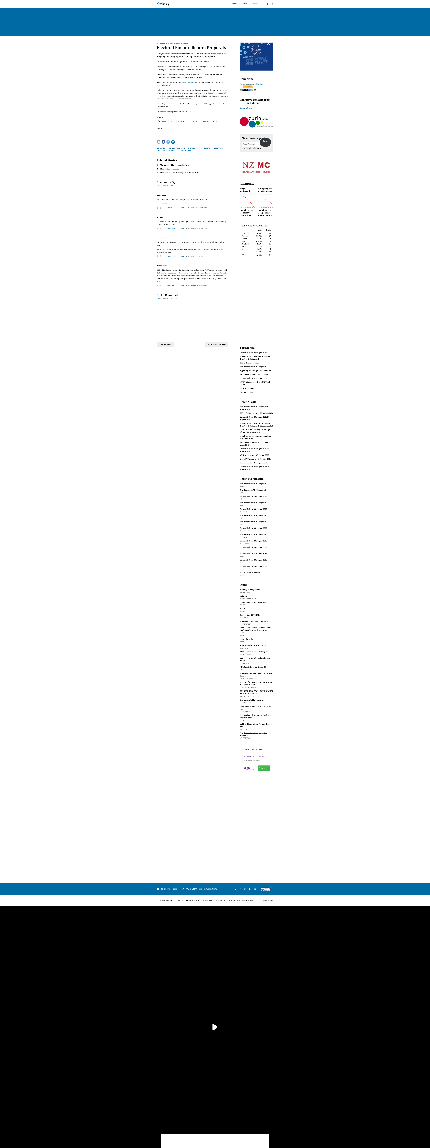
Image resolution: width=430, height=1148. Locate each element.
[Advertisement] (192, 320)
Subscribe (265, 142)
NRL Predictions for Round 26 (253, 667)
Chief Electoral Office (176, 148)
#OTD (242, 608)
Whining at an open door (250, 589)
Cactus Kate (244, 720)
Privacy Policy (220, 900)
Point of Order (245, 624)
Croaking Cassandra (248, 687)
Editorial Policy (208, 900)
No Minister (244, 648)
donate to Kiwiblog (256, 84)
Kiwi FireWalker (246, 738)
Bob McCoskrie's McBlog (249, 678)
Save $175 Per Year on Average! (254, 756)
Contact (243, 4)
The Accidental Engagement (252, 700)
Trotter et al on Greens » (217, 344)
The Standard (245, 617)
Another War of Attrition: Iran (253, 645)
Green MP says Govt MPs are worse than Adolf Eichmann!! (255, 357)
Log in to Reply (170, 208)
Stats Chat (244, 669)
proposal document (187, 82)
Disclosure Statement (193, 900)
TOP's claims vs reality (249, 363)
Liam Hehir (243, 729)
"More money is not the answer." (254, 602)
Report (182, 208)
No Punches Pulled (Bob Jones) (251, 696)
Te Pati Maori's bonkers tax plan (254, 374)
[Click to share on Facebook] (163, 142)
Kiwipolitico (244, 663)
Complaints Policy (234, 900)
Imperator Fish (245, 702)
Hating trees (245, 596)
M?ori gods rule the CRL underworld (256, 621)
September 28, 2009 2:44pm (197, 285)
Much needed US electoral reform (174, 165)
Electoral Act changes (169, 169)
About (234, 4)
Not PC (242, 605)
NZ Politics (161, 148)
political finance (184, 150)
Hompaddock (244, 642)
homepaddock (162, 195)
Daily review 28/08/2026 (250, 615)
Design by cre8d (268, 900)
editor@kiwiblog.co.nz (168, 889)
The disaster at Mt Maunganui (253, 366)
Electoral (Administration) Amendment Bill (179, 173)
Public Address (245, 711)
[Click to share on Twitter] (168, 142)
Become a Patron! (246, 108)
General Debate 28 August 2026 (253, 352)
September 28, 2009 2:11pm (197, 228)
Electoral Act (218, 148)
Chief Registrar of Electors (199, 148)
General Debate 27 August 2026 (253, 378)
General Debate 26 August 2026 (253, 466)
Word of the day (247, 639)
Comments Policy (248, 900)
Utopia (242, 611)
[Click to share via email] (158, 142)
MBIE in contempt (247, 388)
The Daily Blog (245, 654)
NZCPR (242, 635)
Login (159, 186)
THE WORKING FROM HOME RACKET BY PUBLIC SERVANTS (256, 692)
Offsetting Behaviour (248, 598)
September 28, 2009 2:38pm (197, 256)
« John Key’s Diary (165, 344)
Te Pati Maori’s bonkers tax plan (254, 442)
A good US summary (248, 459)
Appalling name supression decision (255, 370)
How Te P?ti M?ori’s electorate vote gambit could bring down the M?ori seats (255, 630)
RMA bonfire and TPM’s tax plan (254, 652)
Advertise (254, 4)
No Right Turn (245, 592)
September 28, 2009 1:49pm (197, 208)
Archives (181, 900)
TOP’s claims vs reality (250, 413)
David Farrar (162, 237)
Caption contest (246, 392)
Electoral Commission (166, 150)
